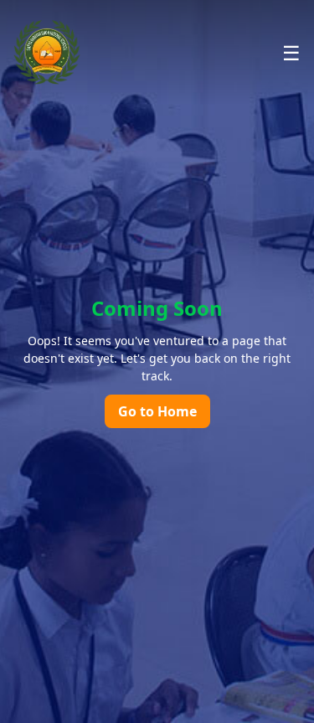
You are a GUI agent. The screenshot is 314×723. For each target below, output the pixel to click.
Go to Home (157, 411)
